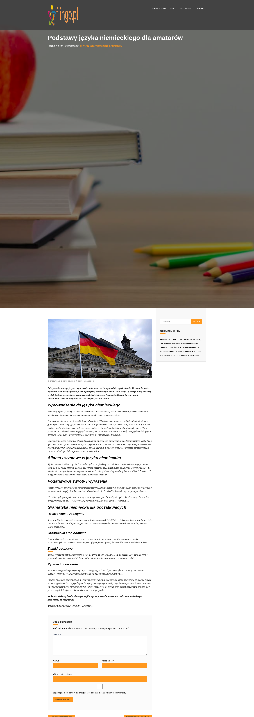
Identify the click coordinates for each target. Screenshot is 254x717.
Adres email (108, 660)
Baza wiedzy (185, 9)
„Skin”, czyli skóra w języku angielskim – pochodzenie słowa (188, 348)
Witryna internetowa (62, 674)
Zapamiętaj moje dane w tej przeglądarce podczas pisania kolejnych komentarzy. (89, 692)
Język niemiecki (69, 381)
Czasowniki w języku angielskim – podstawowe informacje (187, 355)
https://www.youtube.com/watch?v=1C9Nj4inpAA (70, 605)
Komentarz (57, 634)
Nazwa (57, 660)
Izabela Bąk (55, 381)
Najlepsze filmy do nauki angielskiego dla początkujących (187, 351)
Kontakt (200, 9)
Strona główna (159, 9)
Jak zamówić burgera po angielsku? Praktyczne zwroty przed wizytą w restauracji (199, 344)
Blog (172, 9)
